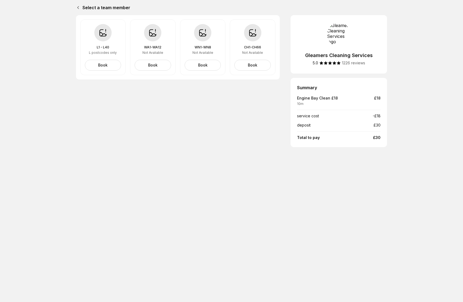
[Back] (77, 7)
